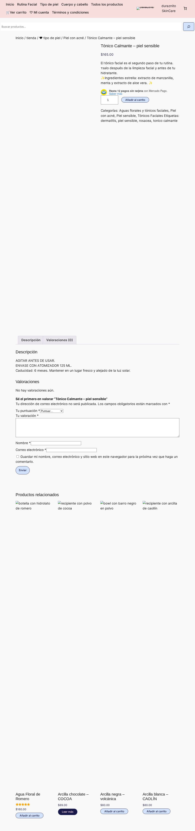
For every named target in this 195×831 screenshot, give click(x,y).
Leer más (68, 811)
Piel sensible (126, 116)
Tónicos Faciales (150, 116)
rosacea (145, 121)
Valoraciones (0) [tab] (59, 340)
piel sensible (127, 121)
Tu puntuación (28, 411)
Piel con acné (73, 38)
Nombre (23, 443)
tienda (31, 38)
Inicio (19, 38)
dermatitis (108, 121)
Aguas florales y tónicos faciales (144, 110)
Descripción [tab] (31, 340)
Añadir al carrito (135, 99)
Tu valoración (27, 416)
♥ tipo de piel (49, 38)
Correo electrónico (31, 450)
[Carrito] (185, 8)
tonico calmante (165, 121)
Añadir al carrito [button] (29, 815)
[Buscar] (188, 26)
